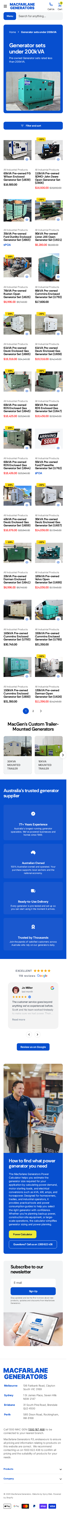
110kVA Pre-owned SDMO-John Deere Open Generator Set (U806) (47, 178)
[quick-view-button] (27, 159)
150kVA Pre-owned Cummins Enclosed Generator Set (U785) (48, 636)
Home (12, 32)
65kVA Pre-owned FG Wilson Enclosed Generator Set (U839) (17, 176)
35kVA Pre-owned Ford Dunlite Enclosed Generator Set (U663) (17, 237)
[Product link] (17, 150)
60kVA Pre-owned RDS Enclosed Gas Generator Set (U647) (48, 408)
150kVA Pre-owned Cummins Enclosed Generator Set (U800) (17, 693)
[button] (5, 6)
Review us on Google (33, 1046)
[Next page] (41, 711)
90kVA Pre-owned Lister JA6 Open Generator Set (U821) (48, 237)
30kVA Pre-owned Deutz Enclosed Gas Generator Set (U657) (48, 522)
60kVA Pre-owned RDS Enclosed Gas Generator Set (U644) (17, 465)
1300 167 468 (36, 1429)
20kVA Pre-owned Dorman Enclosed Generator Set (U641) (17, 579)
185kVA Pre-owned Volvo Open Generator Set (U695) (48, 579)
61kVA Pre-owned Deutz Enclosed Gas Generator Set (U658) (48, 351)
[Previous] (29, 1034)
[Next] (37, 1034)
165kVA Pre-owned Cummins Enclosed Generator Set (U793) (17, 636)
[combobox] (40, 16)
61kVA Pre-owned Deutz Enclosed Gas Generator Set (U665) (17, 351)
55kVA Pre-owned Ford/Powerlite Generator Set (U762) (48, 465)
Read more (18, 1019)
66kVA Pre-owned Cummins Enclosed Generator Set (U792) (48, 294)
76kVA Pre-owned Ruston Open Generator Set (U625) (17, 294)
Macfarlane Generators (21, 1494)
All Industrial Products (16, 169)
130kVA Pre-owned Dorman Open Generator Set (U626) (48, 693)
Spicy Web (47, 1494)
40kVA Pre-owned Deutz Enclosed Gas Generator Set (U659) (17, 522)
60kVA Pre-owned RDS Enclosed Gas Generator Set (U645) (17, 408)
